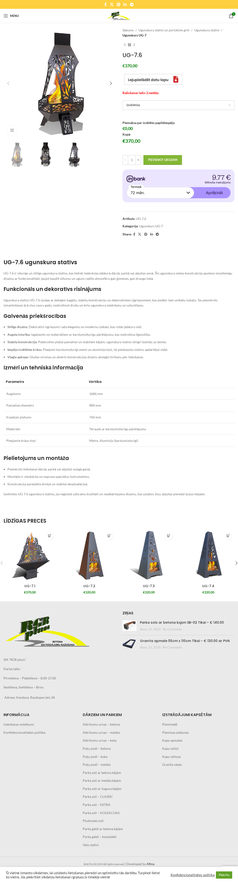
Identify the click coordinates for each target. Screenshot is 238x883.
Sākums (128, 30)
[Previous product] (124, 45)
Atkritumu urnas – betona (101, 724)
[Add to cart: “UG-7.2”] (109, 536)
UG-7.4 (208, 586)
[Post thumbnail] (129, 625)
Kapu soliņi (170, 748)
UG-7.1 (29, 586)
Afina (150, 864)
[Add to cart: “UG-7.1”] (50, 536)
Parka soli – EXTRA (96, 805)
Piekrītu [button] (224, 875)
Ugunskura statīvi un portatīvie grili (164, 30)
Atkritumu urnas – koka (100, 740)
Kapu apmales (172, 740)
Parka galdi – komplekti (99, 837)
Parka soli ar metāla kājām (102, 780)
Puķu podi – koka (95, 757)
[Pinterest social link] (118, 4)
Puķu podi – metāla (97, 764)
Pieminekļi (169, 724)
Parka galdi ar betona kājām (103, 829)
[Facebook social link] (105, 4)
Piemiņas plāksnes (175, 732)
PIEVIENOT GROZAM (162, 160)
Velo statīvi (91, 845)
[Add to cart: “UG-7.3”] (169, 536)
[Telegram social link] (131, 4)
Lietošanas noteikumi (18, 724)
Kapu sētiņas (171, 757)
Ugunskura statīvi (206, 30)
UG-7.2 (89, 586)
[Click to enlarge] (12, 130)
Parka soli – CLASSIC (98, 796)
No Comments (172, 629)
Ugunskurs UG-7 (134, 35)
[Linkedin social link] (125, 4)
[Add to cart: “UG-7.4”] (228, 536)
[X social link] (111, 4)
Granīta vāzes (172, 764)
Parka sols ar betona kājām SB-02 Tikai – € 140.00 (182, 622)
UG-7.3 (149, 586)
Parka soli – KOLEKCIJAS (101, 813)
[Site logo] (119, 15)
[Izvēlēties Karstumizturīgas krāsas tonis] (178, 105)
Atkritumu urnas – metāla (101, 732)
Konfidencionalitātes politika (24, 732)
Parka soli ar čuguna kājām (102, 789)
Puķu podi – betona (97, 748)
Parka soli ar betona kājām (102, 773)
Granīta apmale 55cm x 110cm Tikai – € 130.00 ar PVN (185, 641)
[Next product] (134, 45)
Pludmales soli (93, 821)
